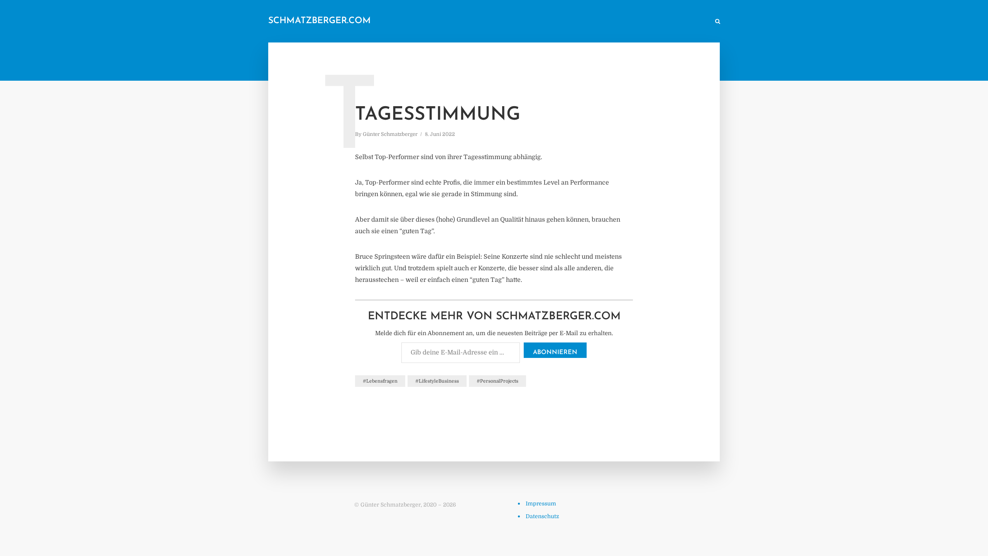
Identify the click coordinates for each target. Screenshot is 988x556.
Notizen (558, 22)
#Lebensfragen (380, 381)
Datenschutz (542, 516)
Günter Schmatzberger (390, 134)
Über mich (642, 22)
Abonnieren (555, 352)
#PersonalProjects (497, 381)
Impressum (541, 503)
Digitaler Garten (599, 22)
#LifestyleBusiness (437, 381)
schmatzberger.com (319, 21)
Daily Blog (524, 22)
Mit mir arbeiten (684, 22)
